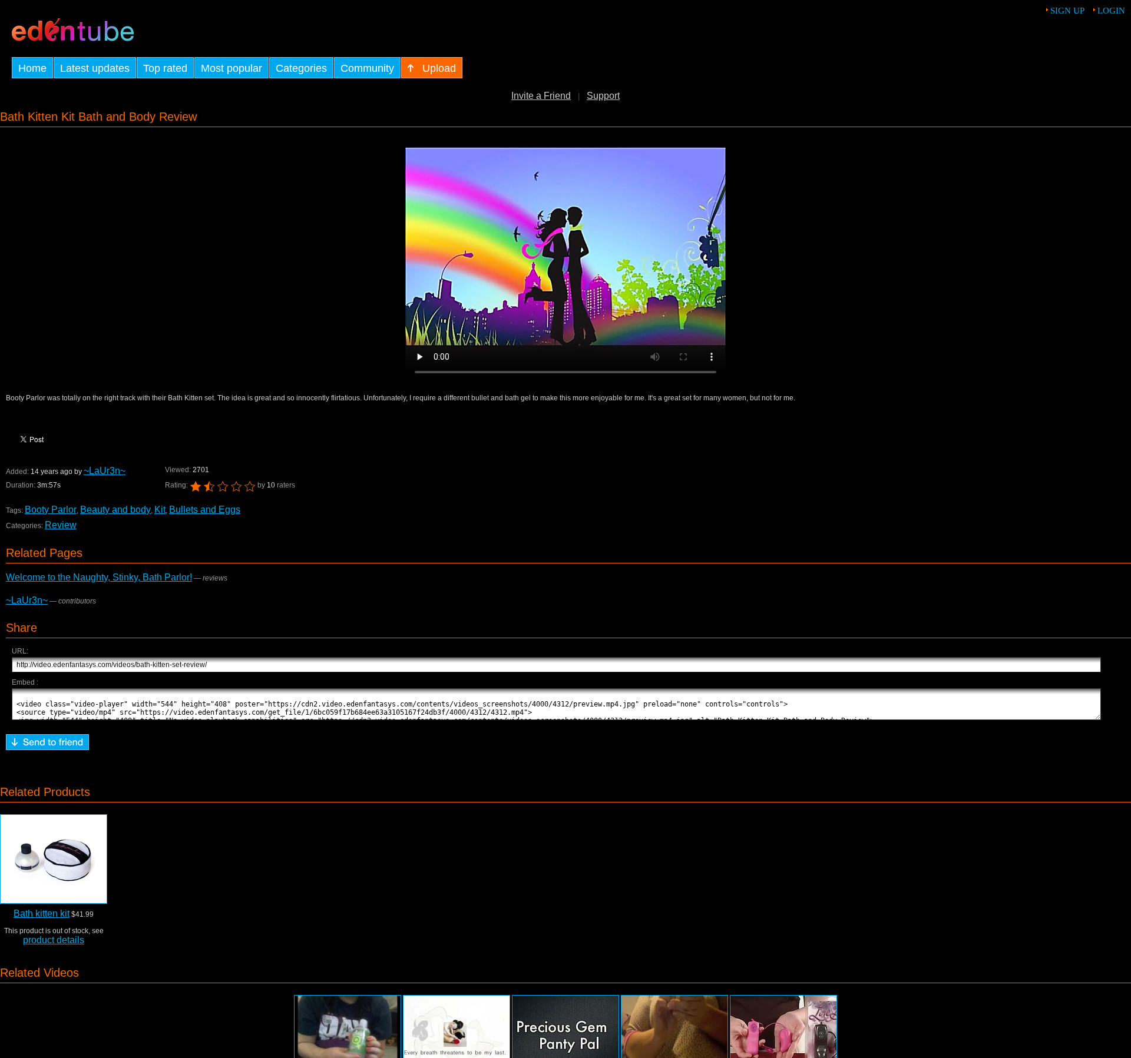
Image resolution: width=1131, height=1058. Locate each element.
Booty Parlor (51, 510)
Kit (160, 510)
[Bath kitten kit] (54, 859)
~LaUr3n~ (104, 471)
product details (53, 940)
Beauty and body (115, 510)
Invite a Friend (541, 96)
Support (603, 96)
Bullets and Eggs (204, 510)
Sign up (1067, 10)
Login (1111, 10)
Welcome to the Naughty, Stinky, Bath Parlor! (99, 577)
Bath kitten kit (42, 913)
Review (61, 525)
